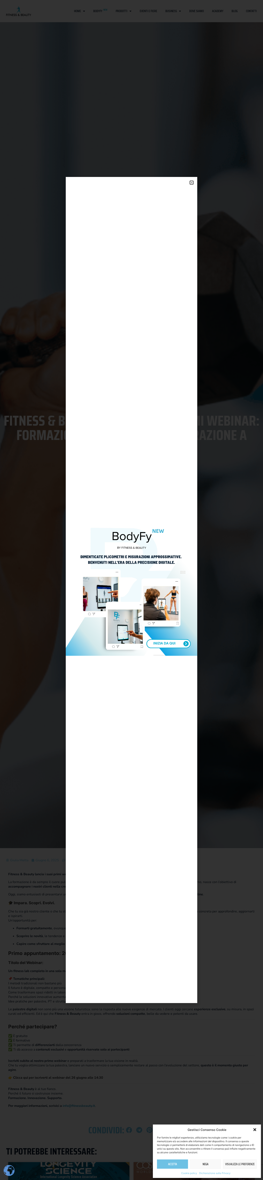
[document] (131, 590)
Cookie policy (189, 1173)
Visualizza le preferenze (240, 1164)
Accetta (172, 1164)
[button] (255, 1130)
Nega (205, 1164)
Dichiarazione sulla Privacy (215, 1173)
